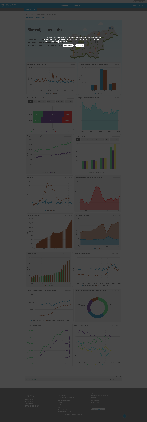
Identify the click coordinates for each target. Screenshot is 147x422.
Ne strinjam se (68, 45)
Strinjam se (79, 45)
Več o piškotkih (63, 41)
